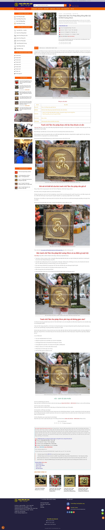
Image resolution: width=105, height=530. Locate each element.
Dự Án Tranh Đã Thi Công (66, 39)
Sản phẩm (46, 8)
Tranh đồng (36, 255)
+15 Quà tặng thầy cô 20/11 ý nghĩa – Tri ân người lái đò (24, 176)
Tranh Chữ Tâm (75, 13)
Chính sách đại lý (74, 0)
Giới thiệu (40, 8)
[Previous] (34, 484)
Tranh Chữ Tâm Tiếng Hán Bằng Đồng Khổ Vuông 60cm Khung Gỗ (83, 490)
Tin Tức (58, 8)
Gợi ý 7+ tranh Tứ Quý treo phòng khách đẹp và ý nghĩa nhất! (25, 184)
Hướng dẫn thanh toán (51, 48)
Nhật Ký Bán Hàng (65, 8)
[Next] (91, 484)
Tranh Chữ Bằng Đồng (67, 13)
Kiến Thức (52, 8)
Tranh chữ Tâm (37, 127)
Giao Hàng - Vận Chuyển (45, 504)
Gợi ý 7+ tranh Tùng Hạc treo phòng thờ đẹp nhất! (24, 188)
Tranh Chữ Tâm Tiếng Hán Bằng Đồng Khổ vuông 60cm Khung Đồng (69, 490)
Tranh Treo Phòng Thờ (69, 40)
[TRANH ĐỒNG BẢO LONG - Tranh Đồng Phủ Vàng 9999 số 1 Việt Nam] (23, 4)
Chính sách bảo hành (44, 502)
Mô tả (36, 48)
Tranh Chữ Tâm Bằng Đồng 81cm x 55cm (40, 489)
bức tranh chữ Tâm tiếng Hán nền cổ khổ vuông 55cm (52, 250)
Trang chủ (34, 8)
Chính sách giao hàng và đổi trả (24, 171)
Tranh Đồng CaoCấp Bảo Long (77, 503)
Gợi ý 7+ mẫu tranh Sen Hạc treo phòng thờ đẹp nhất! (25, 180)
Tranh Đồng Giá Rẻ (84, 39)
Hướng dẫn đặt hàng (82, 0)
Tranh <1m (73, 39)
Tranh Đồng (54, 528)
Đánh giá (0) (42, 48)
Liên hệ (72, 8)
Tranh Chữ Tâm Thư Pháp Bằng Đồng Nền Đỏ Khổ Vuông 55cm (55, 490)
